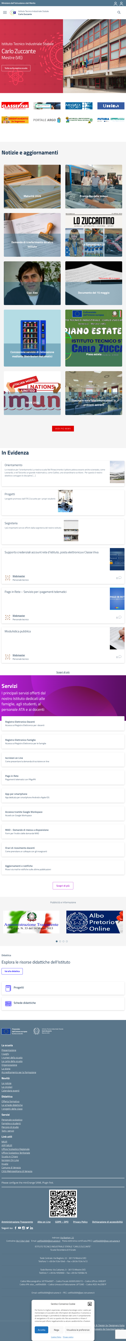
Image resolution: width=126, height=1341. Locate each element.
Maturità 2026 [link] (32, 196)
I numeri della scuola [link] (12, 1057)
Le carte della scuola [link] (12, 1061)
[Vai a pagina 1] (57, 941)
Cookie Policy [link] (56, 1336)
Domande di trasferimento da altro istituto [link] (32, 244)
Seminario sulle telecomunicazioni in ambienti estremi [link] (94, 402)
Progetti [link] (10, 494)
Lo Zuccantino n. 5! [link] (93, 244)
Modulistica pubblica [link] (18, 631)
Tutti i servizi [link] (8, 1131)
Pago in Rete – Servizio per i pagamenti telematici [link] (36, 591)
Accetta (41, 1330)
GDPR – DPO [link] (62, 1222)
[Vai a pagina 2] (60, 941)
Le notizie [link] (6, 1083)
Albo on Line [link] (44, 1222)
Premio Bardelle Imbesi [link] (94, 196)
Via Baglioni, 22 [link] (67, 1237)
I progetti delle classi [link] (12, 1109)
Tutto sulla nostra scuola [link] (16, 68)
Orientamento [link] (13, 465)
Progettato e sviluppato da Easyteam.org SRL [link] (101, 1329)
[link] (18, 3)
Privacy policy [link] (68, 1336)
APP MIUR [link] (7, 1145)
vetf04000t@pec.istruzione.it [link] (106, 1240)
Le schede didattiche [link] (12, 1105)
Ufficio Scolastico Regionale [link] (16, 1149)
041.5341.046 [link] (23, 1240)
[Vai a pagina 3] (63, 941)
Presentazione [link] (9, 1050)
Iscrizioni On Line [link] (10, 1160)
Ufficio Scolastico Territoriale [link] (16, 1153)
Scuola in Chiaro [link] (10, 1156)
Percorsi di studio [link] (10, 1127)
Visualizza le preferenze (78, 1330)
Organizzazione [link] (9, 1065)
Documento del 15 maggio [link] (94, 293)
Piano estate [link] (93, 354)
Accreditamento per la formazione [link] (19, 1072)
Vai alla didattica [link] (12, 971)
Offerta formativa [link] (10, 1101)
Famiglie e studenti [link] (11, 1123)
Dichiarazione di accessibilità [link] (107, 1222)
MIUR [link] (4, 1141)
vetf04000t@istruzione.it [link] (48, 1240)
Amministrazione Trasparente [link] (17, 1222)
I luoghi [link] (5, 1054)
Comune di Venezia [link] (11, 1167)
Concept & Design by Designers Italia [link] (105, 1325)
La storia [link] (6, 1068)
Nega (56, 1330)
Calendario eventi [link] (10, 1090)
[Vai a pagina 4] (67, 941)
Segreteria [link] (11, 523)
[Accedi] (121, 3)
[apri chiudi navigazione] (5, 13)
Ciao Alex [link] (32, 293)
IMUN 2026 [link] (32, 403)
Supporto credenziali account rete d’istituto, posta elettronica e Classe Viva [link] (51, 552)
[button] (89, 1303)
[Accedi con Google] (116, 3)
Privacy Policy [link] (80, 1222)
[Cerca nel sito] (119, 13)
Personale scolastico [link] (12, 1119)
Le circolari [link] (7, 1087)
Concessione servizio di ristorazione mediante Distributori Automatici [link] (32, 354)
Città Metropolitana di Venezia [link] (17, 1171)
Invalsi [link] (5, 1164)
